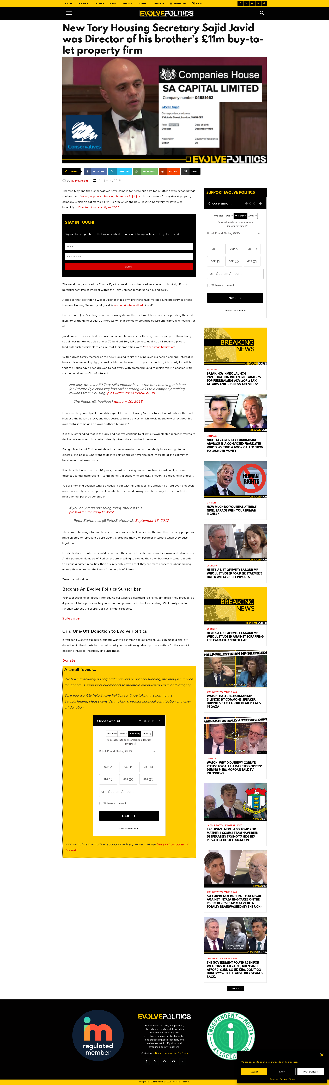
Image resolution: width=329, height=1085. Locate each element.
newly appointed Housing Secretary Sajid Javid (111, 196)
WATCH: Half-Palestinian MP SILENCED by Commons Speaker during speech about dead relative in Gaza (235, 702)
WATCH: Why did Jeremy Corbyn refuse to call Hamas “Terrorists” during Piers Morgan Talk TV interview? (235, 768)
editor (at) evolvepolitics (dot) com (170, 1053)
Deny (282, 1071)
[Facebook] (240, 3)
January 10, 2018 (128, 401)
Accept (254, 1071)
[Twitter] (246, 3)
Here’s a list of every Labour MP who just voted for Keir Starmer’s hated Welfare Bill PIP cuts (235, 574)
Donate (68, 660)
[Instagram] (258, 3)
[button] (322, 1055)
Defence (211, 759)
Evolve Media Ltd (159, 1082)
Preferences (310, 1071)
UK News (212, 436)
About (292, 1079)
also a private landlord (128, 305)
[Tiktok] (264, 3)
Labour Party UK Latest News (224, 825)
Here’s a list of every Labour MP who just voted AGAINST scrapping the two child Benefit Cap (235, 637)
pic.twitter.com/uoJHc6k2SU (92, 512)
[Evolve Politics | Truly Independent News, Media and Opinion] (166, 13)
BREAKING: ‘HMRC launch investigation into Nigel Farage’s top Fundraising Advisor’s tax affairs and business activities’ (234, 379)
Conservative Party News (222, 692)
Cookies (274, 1079)
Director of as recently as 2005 (98, 207)
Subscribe (71, 618)
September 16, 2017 (152, 520)
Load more (234, 988)
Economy (212, 369)
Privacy (283, 1079)
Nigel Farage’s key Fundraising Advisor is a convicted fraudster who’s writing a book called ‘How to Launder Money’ (235, 446)
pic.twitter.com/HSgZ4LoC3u (131, 393)
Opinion (211, 503)
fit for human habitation (159, 347)
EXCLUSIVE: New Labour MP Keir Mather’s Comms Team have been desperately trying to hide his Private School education (232, 835)
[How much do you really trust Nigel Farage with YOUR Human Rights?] (235, 479)
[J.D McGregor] (64, 180)
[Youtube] (252, 3)
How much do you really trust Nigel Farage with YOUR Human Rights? (232, 511)
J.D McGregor (79, 180)
